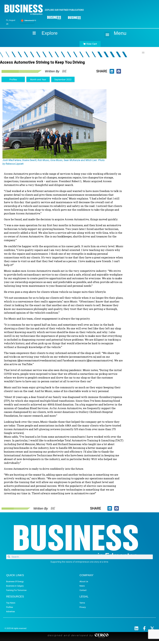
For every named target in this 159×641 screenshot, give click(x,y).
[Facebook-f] (144, 628)
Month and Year (38, 79)
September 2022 (62, 79)
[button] (107, 35)
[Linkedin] (136, 628)
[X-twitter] (152, 628)
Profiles (13, 79)
